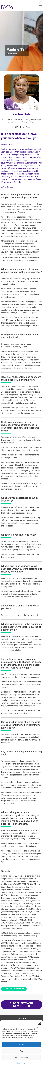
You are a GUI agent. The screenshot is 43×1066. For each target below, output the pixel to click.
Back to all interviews (13, 989)
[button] (39, 1023)
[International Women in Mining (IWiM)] (7, 7)
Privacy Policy (20, 1063)
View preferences (21, 1057)
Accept (21, 1044)
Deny (21, 1051)
